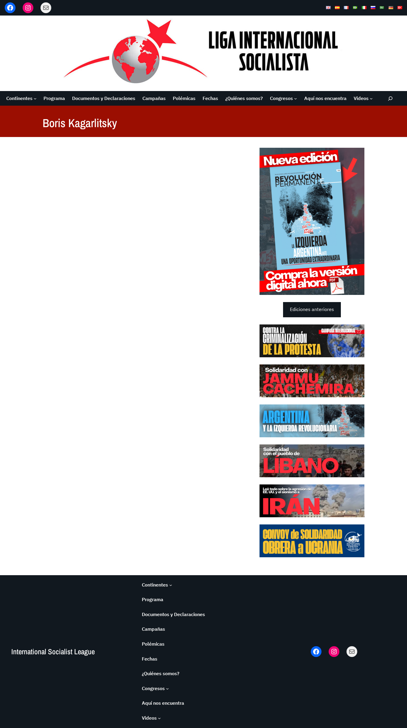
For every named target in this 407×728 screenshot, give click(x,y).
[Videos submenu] (371, 98)
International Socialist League (53, 652)
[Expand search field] (390, 98)
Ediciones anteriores (312, 309)
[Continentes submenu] (35, 98)
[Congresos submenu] (295, 98)
